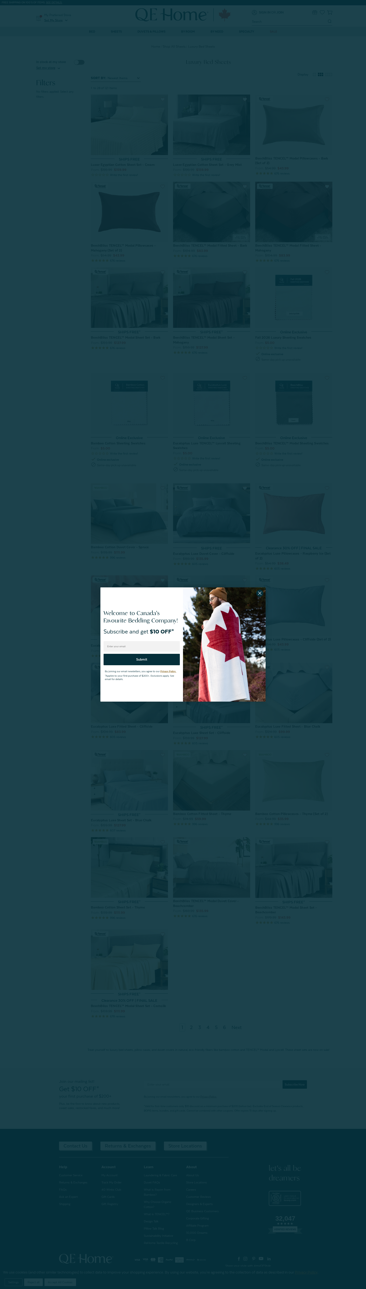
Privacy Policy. (168, 671)
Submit (141, 659)
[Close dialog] (259, 593)
